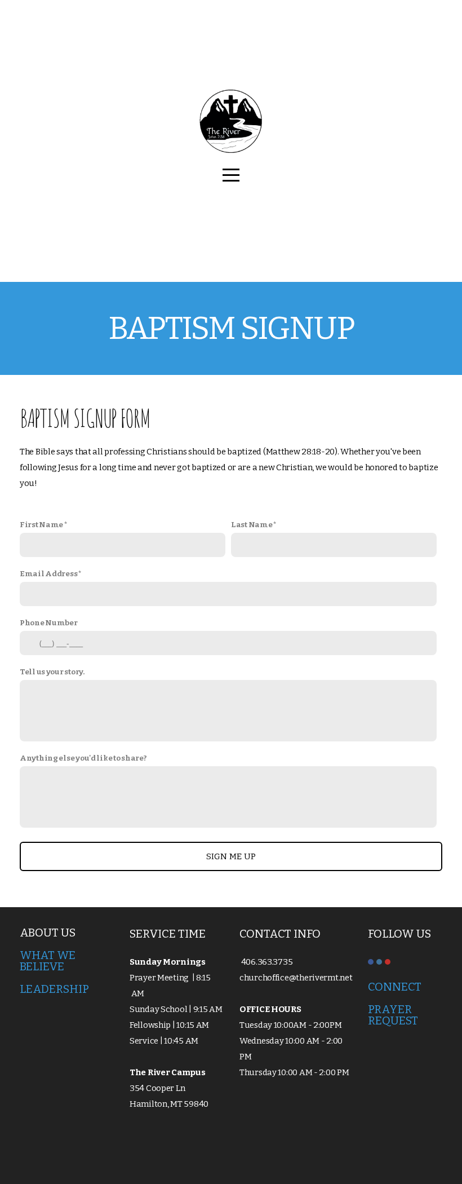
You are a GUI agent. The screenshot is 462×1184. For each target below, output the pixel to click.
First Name (41, 524)
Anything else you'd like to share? (83, 758)
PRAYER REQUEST (393, 1014)
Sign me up (231, 856)
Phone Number (49, 623)
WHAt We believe (47, 960)
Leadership (54, 989)
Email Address (48, 573)
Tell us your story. (52, 672)
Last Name (251, 524)
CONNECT (396, 986)
